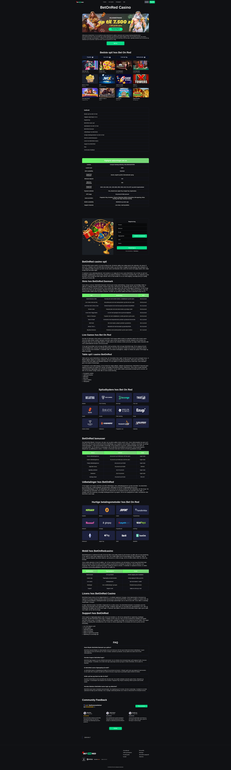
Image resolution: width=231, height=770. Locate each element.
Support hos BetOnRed (89, 144)
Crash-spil (123, 57)
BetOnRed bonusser (89, 129)
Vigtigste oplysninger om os (90, 117)
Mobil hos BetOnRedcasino (90, 138)
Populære (89, 57)
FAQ (85, 147)
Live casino (106, 57)
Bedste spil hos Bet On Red (90, 114)
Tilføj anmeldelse (141, 706)
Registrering (87, 120)
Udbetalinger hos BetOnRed (91, 132)
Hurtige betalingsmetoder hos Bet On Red (94, 135)
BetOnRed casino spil (89, 123)
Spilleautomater (140, 57)
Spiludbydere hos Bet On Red (91, 126)
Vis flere (115, 728)
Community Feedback (89, 150)
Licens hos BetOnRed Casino (91, 141)
